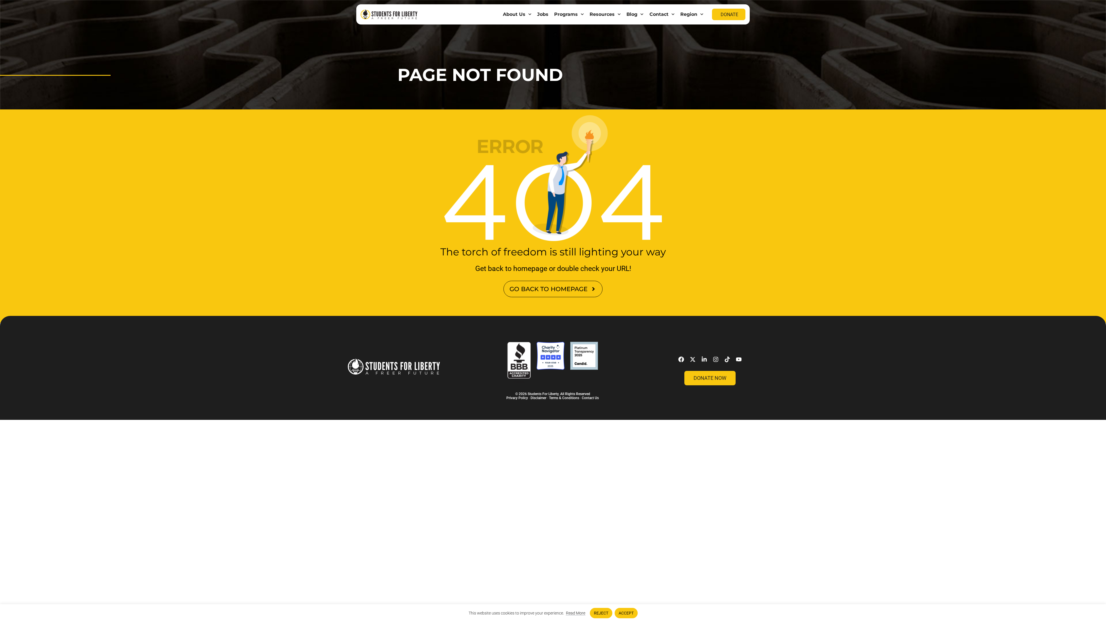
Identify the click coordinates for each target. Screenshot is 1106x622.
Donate (729, 14)
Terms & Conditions (564, 398)
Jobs (542, 14)
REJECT (601, 613)
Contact (658, 14)
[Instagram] (715, 359)
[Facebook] (681, 359)
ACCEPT (626, 613)
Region (688, 14)
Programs (566, 14)
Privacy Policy (517, 398)
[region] (553, 613)
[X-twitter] (692, 359)
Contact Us (590, 398)
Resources (602, 14)
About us (514, 14)
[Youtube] (739, 359)
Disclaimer (538, 398)
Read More (575, 613)
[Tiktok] (727, 359)
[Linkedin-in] (704, 359)
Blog (631, 14)
